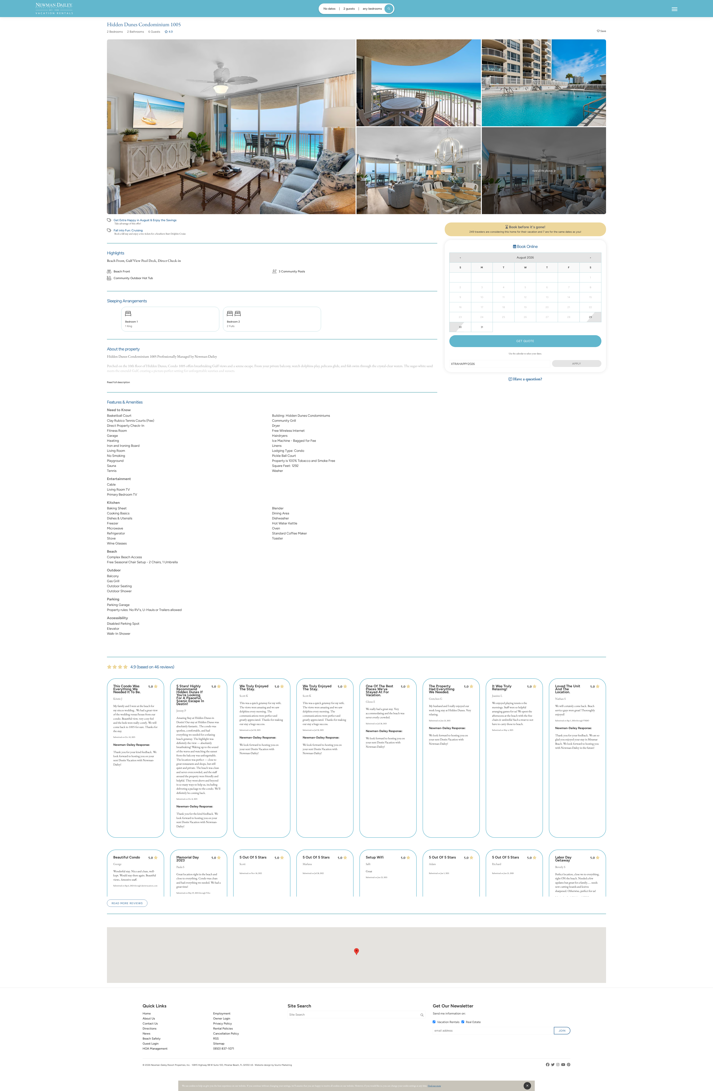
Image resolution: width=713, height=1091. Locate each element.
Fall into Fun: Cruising (128, 230)
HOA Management (155, 1048)
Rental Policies (223, 1028)
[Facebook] (548, 1064)
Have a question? (527, 379)
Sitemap (218, 1043)
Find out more (434, 1085)
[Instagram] (558, 1064)
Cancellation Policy (226, 1033)
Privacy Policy (222, 1023)
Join (562, 1030)
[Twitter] (553, 1064)
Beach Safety (152, 1038)
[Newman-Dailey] (54, 8)
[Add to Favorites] (601, 31)
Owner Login (221, 1018)
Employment (221, 1013)
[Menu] (674, 9)
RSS (216, 1038)
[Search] (422, 1015)
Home (147, 1013)
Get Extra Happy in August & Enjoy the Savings (145, 220)
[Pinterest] (568, 1064)
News (146, 1033)
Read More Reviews (127, 903)
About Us (149, 1018)
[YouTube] (563, 1064)
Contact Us (150, 1023)
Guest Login (151, 1043)
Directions (149, 1028)
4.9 (170, 31)
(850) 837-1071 (223, 1048)
